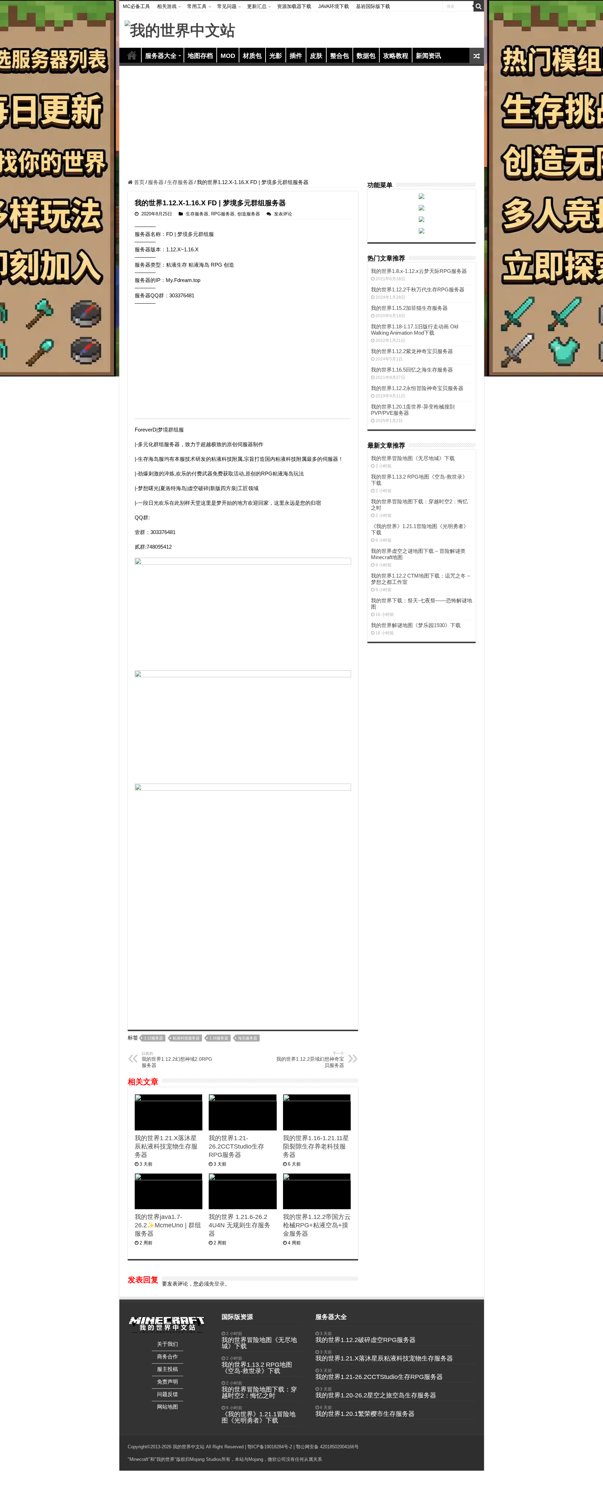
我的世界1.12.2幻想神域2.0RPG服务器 (177, 1059)
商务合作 (167, 1356)
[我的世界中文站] (180, 29)
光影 (275, 55)
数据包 (366, 55)
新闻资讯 (428, 55)
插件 (296, 55)
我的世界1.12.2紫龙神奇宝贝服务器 (412, 351)
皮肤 (316, 55)
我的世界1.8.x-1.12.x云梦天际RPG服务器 (419, 271)
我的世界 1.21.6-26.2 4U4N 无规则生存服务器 (239, 1225)
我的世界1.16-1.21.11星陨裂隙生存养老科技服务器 (316, 1146)
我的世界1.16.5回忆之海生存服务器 (412, 370)
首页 (132, 55)
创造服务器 (248, 213)
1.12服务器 (153, 1038)
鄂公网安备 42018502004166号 (327, 1446)
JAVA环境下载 (333, 6)
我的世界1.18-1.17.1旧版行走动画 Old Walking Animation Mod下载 (414, 329)
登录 (219, 1284)
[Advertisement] (301, 123)
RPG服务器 (222, 213)
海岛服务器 (247, 1038)
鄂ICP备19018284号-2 (269, 1446)
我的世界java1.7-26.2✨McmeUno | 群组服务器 (168, 1225)
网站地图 (167, 1407)
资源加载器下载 (294, 6)
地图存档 (200, 55)
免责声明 (167, 1382)
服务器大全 (161, 55)
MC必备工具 (136, 6)
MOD (228, 55)
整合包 (339, 55)
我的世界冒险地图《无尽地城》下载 (413, 458)
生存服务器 (180, 182)
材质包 (252, 55)
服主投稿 (167, 1369)
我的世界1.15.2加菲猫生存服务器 (409, 308)
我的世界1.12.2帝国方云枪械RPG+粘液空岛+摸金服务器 (317, 1225)
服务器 (156, 182)
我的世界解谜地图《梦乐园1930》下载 (416, 625)
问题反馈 (167, 1394)
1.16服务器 (218, 1038)
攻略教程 (395, 55)
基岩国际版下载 (373, 6)
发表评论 (283, 213)
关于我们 (167, 1344)
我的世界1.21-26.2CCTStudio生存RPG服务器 (236, 1146)
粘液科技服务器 (186, 1038)
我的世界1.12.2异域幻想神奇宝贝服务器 (310, 1059)
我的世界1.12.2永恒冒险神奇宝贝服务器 (417, 388)
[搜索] (479, 6)
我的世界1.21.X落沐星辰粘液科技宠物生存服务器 (166, 1146)
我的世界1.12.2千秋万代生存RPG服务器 (417, 289)
